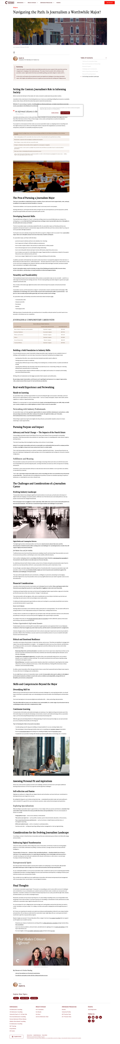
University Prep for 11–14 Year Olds (18, 1014)
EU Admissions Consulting (16, 1023)
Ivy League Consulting (55, 918)
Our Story (38, 1014)
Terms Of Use (29, 1035)
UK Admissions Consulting (16, 1012)
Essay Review (13, 1028)
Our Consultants (40, 1009)
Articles (64, 1009)
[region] (60, 110)
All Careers (12, 1031)
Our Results (38, 1012)
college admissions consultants (50, 923)
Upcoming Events (92, 1009)
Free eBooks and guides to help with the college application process (31, 975)
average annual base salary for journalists (38, 618)
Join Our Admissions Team (42, 1016)
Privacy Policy (44, 1035)
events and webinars (60, 926)
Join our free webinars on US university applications (27, 973)
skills (52, 296)
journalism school (57, 731)
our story (53, 930)
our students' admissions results (35, 930)
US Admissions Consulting (16, 1009)
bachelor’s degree (55, 729)
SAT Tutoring (13, 1026)
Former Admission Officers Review (18, 1019)
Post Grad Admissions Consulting (18, 1016)
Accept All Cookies (65, 112)
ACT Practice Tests (66, 1016)
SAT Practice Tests (66, 1014)
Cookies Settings (55, 112)
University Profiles (66, 1012)
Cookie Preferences (37, 1035)
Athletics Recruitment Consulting (17, 1021)
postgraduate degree (25, 731)
